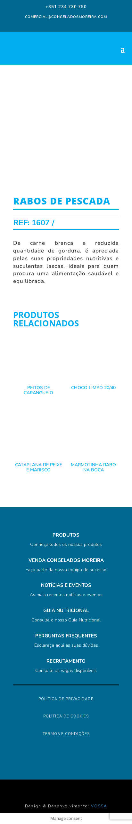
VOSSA (99, 806)
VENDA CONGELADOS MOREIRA (66, 560)
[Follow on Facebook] (47, 25)
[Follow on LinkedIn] (71, 25)
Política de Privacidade (66, 699)
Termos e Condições (66, 734)
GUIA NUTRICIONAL (66, 610)
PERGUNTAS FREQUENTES (66, 636)
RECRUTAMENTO (66, 661)
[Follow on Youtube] (84, 25)
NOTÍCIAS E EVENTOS (66, 585)
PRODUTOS (66, 535)
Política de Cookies (66, 716)
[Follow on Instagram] (58, 25)
